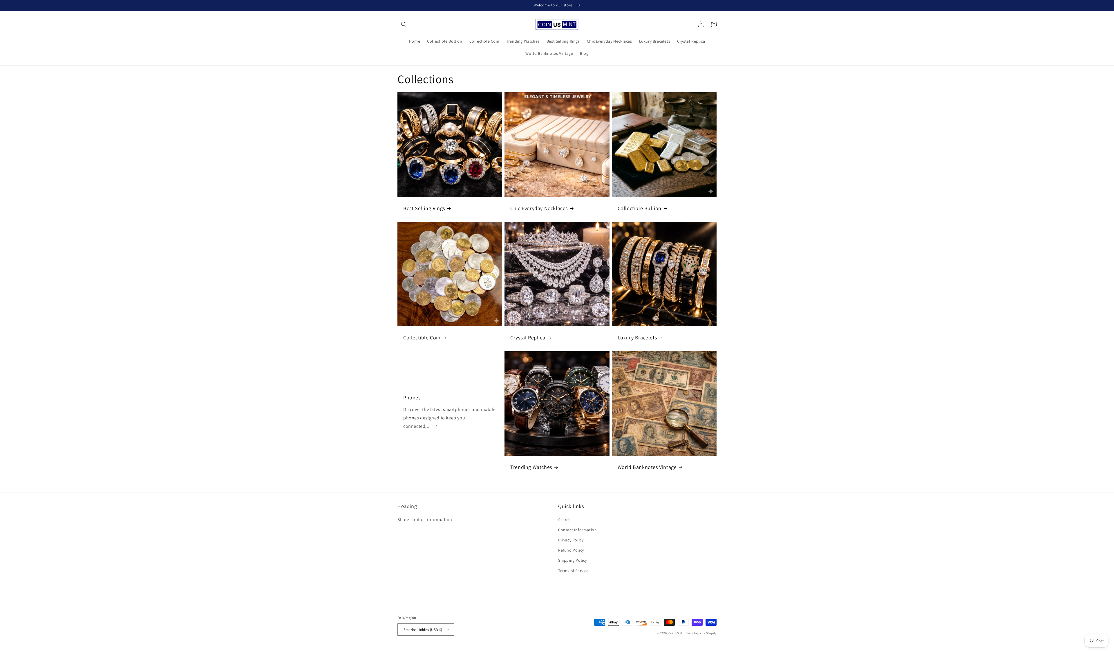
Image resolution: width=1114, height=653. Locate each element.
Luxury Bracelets (637, 337)
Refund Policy (571, 550)
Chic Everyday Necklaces (539, 208)
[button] (403, 24)
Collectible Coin (422, 337)
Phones (412, 397)
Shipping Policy (572, 560)
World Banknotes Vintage (647, 467)
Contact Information (577, 529)
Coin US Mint (676, 633)
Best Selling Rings (424, 208)
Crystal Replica (527, 337)
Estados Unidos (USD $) (423, 629)
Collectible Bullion (639, 208)
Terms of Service (573, 570)
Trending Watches (531, 467)
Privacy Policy (570, 540)
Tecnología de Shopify (701, 633)
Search (564, 519)
